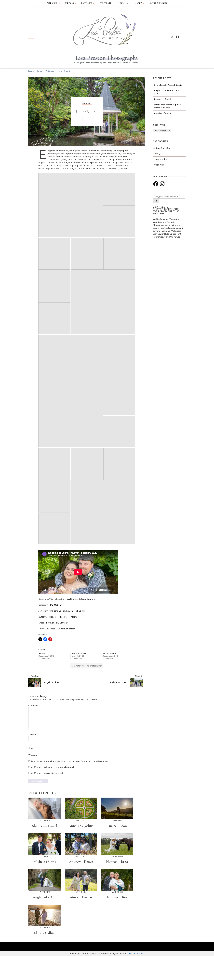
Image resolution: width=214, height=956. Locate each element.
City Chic (64, 623)
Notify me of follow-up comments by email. (52, 767)
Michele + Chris (45, 861)
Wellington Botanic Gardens (81, 599)
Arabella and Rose (66, 629)
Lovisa (69, 611)
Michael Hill (79, 611)
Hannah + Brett (109, 653)
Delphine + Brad (117, 897)
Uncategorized (160, 159)
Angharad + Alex (45, 897)
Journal (123, 3)
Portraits (86, 3)
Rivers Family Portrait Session (168, 85)
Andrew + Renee (81, 861)
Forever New (52, 623)
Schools (69, 3)
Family (156, 153)
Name (32, 735)
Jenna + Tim (43, 653)
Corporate (105, 3)
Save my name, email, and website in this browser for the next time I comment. (70, 761)
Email (31, 748)
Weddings (52, 3)
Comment (34, 705)
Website (32, 755)
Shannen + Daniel (162, 99)
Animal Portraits (161, 148)
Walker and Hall (57, 611)
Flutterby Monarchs (67, 617)
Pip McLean (56, 605)
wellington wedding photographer (87, 666)
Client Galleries (158, 3)
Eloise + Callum (44, 933)
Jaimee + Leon (117, 826)
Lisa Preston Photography (107, 57)
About (138, 3)
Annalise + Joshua (162, 113)
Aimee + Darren (81, 897)
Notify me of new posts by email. (47, 773)
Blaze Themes (136, 953)
